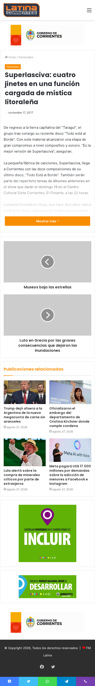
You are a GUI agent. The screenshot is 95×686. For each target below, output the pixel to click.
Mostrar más (46, 221)
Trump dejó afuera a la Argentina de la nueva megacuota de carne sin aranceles (24, 415)
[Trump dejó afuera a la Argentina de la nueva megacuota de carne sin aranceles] (25, 392)
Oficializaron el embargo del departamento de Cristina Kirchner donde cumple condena (69, 417)
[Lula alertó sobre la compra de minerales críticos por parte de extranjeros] (25, 452)
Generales (25, 57)
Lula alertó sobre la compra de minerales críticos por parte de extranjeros (22, 477)
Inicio (12, 57)
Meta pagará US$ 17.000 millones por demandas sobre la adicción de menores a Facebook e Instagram (70, 475)
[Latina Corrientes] (21, 10)
